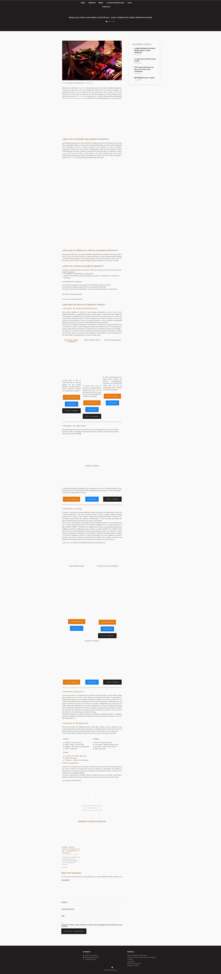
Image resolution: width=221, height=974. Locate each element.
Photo (64, 83)
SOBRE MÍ (91, 3)
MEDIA (101, 3)
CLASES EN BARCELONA (115, 3)
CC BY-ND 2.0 (88, 83)
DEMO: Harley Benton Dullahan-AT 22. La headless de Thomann (71, 850)
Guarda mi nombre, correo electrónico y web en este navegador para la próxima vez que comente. (91, 925)
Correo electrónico (68, 909)
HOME (83, 3)
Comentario (65, 880)
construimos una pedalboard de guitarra (74, 98)
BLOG (130, 3)
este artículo (80, 96)
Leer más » (65, 867)
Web (62, 916)
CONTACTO (106, 7)
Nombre (64, 902)
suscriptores (82, 88)
